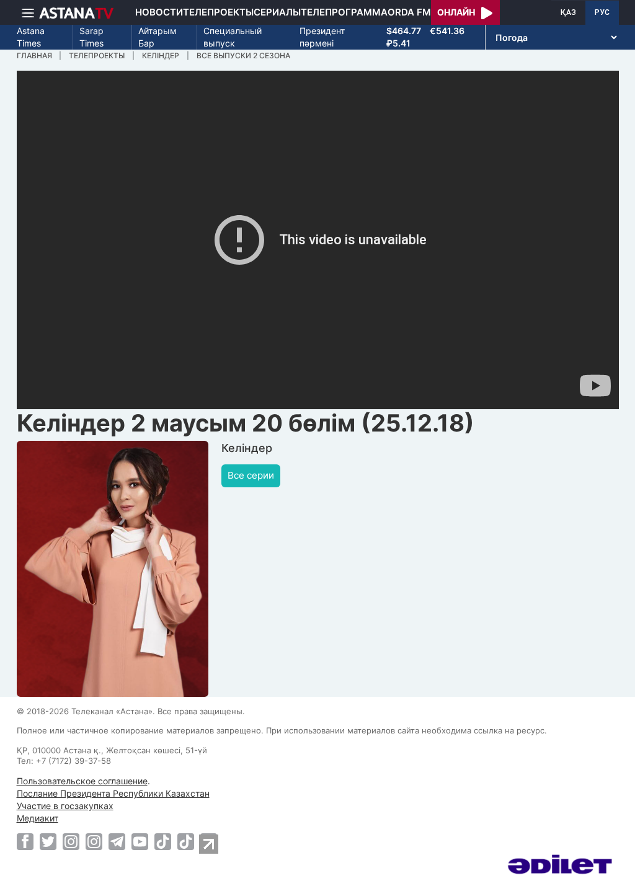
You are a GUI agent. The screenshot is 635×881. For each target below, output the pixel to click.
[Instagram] (71, 841)
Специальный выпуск (232, 36)
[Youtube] (139, 841)
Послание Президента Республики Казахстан (113, 793)
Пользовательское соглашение (82, 781)
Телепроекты (218, 12)
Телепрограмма (344, 12)
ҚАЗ (568, 12)
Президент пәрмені (322, 36)
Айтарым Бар (157, 36)
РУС (602, 12)
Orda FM (409, 12)
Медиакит (37, 818)
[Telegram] (116, 841)
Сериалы (277, 12)
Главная (34, 55)
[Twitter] (48, 841)
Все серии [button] (251, 475)
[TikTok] (162, 842)
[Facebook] (25, 841)
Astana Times (31, 36)
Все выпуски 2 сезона (243, 55)
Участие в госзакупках (65, 805)
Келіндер (160, 55)
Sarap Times (91, 36)
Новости (159, 12)
